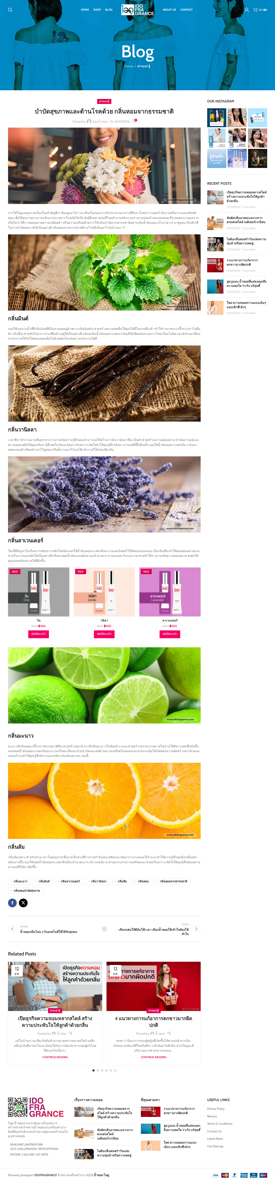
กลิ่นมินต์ (44, 881)
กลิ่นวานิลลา (99, 881)
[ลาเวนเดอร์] (170, 591)
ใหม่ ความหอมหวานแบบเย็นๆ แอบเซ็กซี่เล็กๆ (180, 1145)
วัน (39, 620)
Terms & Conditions (219, 1124)
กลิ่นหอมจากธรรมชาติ (173, 881)
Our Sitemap (215, 1146)
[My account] (246, 9)
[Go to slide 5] (111, 1070)
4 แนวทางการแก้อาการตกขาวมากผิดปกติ (242, 262)
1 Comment (248, 207)
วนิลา (104, 620)
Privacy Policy (216, 1109)
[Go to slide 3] (102, 1070)
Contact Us (214, 1131)
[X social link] (23, 903)
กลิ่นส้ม (122, 881)
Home (129, 66)
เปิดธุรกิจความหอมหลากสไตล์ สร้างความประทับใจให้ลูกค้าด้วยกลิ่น (247, 196)
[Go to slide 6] (115, 1070)
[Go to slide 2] (98, 1070)
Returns (212, 1116)
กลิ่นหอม (143, 881)
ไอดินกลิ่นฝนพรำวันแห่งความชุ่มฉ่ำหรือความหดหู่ (246, 241)
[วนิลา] (104, 591)
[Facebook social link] (12, 903)
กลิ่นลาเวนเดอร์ (70, 881)
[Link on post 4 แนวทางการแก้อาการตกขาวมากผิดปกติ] (154, 986)
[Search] (10, 9)
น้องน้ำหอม (100, 121)
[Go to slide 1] (93, 1070)
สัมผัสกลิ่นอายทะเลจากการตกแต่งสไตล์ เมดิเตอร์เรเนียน (246, 220)
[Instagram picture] (216, 117)
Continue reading (55, 1057)
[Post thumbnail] (215, 199)
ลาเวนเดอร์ (170, 620)
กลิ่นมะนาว (20, 881)
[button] (38, 634)
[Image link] (35, 1107)
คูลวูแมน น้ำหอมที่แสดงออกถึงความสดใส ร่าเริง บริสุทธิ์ (247, 283)
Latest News (215, 1139)
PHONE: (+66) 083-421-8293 (29, 1154)
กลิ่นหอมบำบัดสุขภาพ (27, 890)
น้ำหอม (61, 1034)
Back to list (104, 929)
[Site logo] (137, 9)
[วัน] (38, 591)
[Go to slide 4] (106, 1070)
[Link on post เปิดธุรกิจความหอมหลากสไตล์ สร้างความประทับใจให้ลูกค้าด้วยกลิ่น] (55, 986)
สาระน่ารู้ (143, 66)
